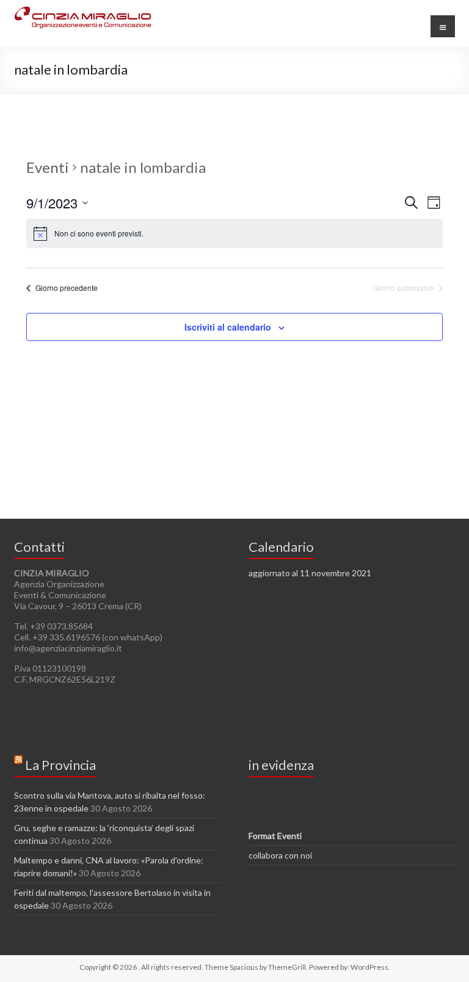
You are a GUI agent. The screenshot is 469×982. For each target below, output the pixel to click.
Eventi (47, 167)
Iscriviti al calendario (227, 327)
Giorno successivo (403, 288)
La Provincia (60, 765)
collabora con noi (280, 855)
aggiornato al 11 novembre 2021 (310, 573)
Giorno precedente (66, 288)
